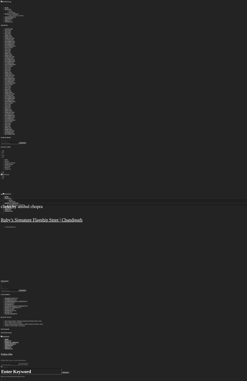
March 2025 (8, 55)
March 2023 (8, 92)
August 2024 (9, 66)
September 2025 (10, 46)
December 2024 (10, 60)
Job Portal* (9, 18)
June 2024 (8, 69)
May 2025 (7, 52)
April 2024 (8, 72)
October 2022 (9, 100)
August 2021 (9, 121)
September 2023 (10, 83)
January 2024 (9, 76)
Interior (10, 11)
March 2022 (8, 110)
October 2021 (9, 118)
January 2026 (9, 39)
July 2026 (8, 30)
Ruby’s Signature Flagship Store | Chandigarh (41, 219)
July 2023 (8, 86)
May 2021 (7, 126)
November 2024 (10, 61)
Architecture (11, 12)
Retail (7, 312)
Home (7, 7)
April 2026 (8, 35)
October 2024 (9, 63)
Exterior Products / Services (15, 301)
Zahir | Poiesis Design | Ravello (13, 322)
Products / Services (12, 14)
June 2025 (8, 50)
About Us (8, 20)
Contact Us (9, 21)
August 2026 (9, 29)
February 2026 (9, 38)
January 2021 (9, 132)
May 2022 (7, 107)
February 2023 (9, 93)
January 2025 (9, 58)
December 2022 (10, 97)
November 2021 (10, 117)
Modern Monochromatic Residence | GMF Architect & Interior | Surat (24, 324)
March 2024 (8, 73)
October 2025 (9, 44)
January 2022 (9, 114)
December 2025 (10, 41)
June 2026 (8, 32)
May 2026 (7, 33)
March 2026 (8, 36)
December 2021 (10, 115)
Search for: (4, 141)
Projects (8, 9)
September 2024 (10, 64)
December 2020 (10, 134)
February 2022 (9, 112)
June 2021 (8, 124)
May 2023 (7, 89)
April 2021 (8, 127)
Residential (9, 310)
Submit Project (10, 17)
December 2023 (10, 78)
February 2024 (9, 75)
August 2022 (9, 103)
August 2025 (9, 47)
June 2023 (8, 87)
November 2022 (10, 98)
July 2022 (8, 104)
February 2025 (9, 56)
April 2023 (8, 90)
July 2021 (8, 123)
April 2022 (8, 109)
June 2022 (8, 106)
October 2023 (9, 81)
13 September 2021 (10, 226)
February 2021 (9, 131)
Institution (9, 303)
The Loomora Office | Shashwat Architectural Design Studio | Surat (23, 321)
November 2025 (10, 43)
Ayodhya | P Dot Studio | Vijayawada (15, 325)
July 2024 (8, 67)
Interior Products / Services (15, 15)
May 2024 (7, 70)
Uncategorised (10, 313)
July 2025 (8, 49)
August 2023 (9, 84)
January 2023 (9, 95)
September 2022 (10, 101)
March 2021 (8, 129)
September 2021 (10, 120)
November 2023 (10, 80)
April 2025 (8, 53)
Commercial (9, 300)
